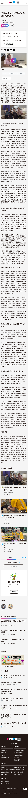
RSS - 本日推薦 (5, 784)
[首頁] (14, 3)
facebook (11, 743)
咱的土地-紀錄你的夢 (6, 772)
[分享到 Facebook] (5, 50)
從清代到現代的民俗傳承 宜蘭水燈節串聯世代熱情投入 (13, 715)
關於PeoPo (4, 750)
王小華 (5, 677)
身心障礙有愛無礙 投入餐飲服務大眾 (15, 544)
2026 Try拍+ (4, 767)
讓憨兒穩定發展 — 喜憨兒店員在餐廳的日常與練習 (15, 516)
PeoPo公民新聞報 (19, 750)
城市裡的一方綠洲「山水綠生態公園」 (13, 676)
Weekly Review (5, 757)
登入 (18, 562)
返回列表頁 (14, 566)
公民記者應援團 (18, 755)
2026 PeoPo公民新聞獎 (7, 769)
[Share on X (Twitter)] (8, 50)
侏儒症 (8, 40)
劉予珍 (5, 547)
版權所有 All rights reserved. (9, 44)
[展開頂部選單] (25, 2)
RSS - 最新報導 (5, 781)
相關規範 (3, 752)
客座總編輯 (17, 760)
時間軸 (3, 755)
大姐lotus (3, 610)
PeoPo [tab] (11, 557)
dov (4, 717)
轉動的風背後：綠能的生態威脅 (11, 683)
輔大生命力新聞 (8, 491)
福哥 (10, 610)
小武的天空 (6, 700)
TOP (25, 788)
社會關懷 (9, 37)
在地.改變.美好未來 (19, 772)
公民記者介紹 (17, 757)
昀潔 (5, 519)
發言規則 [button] (24, 557)
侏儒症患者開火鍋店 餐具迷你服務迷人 (15, 488)
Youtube (16, 743)
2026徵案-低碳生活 (19, 767)
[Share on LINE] (11, 50)
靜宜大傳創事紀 (7, 684)
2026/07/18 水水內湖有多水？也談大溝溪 (13, 724)
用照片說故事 (4, 774)
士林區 (15, 33)
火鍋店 (12, 40)
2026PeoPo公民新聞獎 (8, 666)
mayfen (5, 726)
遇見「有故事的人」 (19, 774)
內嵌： (4, 70)
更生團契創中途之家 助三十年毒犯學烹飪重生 (14, 706)
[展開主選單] (2, 2)
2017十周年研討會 (19, 769)
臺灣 (7, 33)
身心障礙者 (18, 40)
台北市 (11, 33)
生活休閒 (15, 37)
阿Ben (4, 693)
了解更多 (14, 592)
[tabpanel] (14, 562)
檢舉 (12, 25)
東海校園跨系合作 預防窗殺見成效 (12, 698)
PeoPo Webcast (18, 752)
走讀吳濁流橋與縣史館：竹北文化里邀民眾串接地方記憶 (14, 690)
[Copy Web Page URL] (14, 50)
